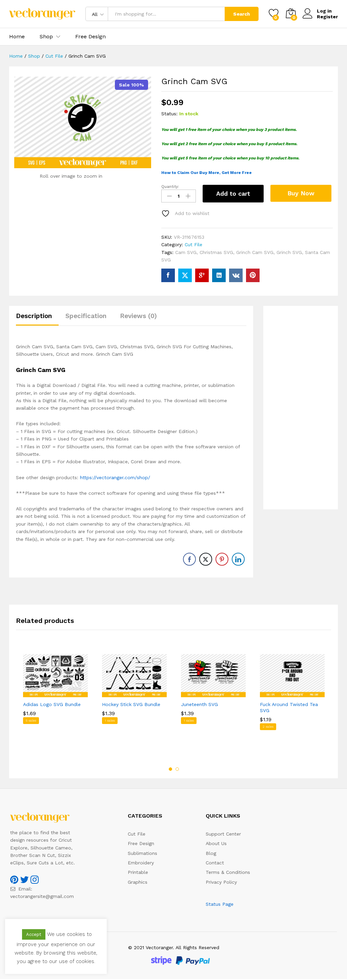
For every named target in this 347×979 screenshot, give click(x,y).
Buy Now (300, 193)
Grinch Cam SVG (254, 252)
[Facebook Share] (189, 559)
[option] (55, 702)
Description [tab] (34, 316)
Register (327, 16)
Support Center (223, 834)
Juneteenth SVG (199, 704)
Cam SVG (186, 252)
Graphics (137, 882)
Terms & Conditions (228, 872)
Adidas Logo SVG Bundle (52, 704)
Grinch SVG (289, 252)
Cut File (193, 244)
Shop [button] (46, 36)
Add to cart (233, 193)
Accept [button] (33, 934)
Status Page (219, 904)
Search (241, 14)
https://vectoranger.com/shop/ (115, 477)
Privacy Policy (221, 882)
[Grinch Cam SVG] (168, 275)
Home (17, 36)
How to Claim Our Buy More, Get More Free (206, 172)
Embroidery (141, 862)
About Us (216, 843)
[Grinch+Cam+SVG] (185, 275)
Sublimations (142, 853)
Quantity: (170, 186)
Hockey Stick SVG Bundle (131, 704)
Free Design (90, 36)
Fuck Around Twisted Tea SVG (289, 707)
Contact (215, 862)
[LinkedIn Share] (238, 559)
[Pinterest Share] (222, 559)
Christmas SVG (216, 252)
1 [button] (170, 769)
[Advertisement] (300, 407)
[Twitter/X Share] (205, 559)
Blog (211, 853)
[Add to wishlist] (62, 693)
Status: (169, 113)
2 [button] (177, 769)
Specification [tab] (85, 316)
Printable (138, 872)
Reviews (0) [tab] (138, 316)
